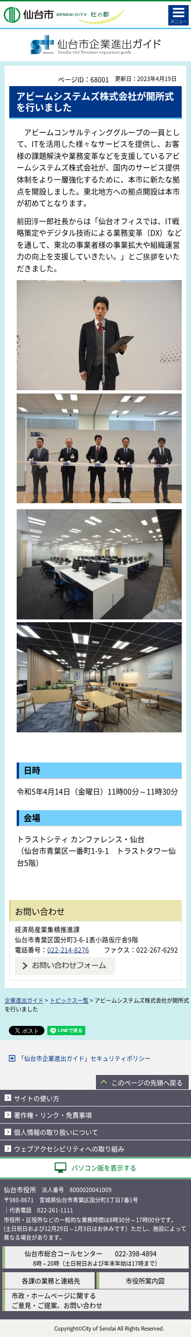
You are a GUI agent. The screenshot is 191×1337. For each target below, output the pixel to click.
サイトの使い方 (36, 1098)
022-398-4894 (136, 1253)
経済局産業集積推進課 (47, 929)
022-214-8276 (68, 949)
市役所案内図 (145, 1280)
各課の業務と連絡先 (51, 1280)
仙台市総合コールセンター (63, 1253)
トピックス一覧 (69, 1000)
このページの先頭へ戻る (147, 1082)
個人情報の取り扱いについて (56, 1132)
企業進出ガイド (24, 1000)
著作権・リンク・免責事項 (53, 1114)
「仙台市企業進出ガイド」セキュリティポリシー (84, 1058)
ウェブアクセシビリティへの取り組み (69, 1148)
